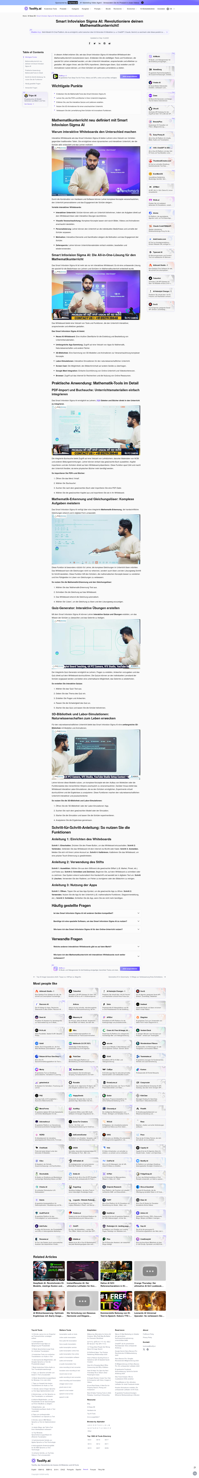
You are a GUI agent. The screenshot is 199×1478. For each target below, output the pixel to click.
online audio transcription (67, 1337)
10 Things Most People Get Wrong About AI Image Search (98, 1348)
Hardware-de (91, 1410)
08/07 (98, 1448)
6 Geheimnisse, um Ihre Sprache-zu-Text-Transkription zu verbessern (44, 1395)
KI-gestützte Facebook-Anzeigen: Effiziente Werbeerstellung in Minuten (127, 1394)
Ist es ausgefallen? (93, 1417)
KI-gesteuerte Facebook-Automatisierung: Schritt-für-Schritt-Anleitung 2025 (126, 1371)
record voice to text (65, 1374)
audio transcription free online (69, 1354)
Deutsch (85, 1469)
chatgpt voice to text (66, 1384)
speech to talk (64, 1397)
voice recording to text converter (70, 1367)
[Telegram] (148, 1349)
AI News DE (32, 16)
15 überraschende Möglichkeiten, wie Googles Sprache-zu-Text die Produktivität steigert (44, 1362)
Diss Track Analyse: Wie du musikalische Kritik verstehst (124, 1378)
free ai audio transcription (67, 1344)
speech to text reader (66, 1390)
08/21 (89, 1440)
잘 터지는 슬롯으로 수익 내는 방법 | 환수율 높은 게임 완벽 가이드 (98, 1342)
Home (25, 16)
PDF (98, 400)
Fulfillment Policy (148, 1334)
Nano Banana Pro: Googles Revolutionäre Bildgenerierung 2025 (127, 1359)
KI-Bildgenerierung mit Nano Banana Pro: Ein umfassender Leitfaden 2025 (127, 1365)
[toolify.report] (195, 1468)
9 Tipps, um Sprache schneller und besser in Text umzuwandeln (43, 1374)
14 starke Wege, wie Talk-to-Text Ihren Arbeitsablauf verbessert (42, 1428)
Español (78, 1469)
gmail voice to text (65, 1387)
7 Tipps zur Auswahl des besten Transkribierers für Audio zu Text (42, 1384)
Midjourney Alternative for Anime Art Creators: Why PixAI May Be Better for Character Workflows (99, 1336)
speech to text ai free (66, 1394)
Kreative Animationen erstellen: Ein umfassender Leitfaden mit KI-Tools (126, 1388)
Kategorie (75, 9)
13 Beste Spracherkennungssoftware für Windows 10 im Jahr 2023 (44, 1379)
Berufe (108, 9)
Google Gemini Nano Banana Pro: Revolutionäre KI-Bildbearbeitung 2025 (126, 1353)
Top (195, 1473)
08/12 (98, 1444)
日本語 (63, 1469)
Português (70, 1469)
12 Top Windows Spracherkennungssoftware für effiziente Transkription (42, 1435)
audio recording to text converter (70, 1377)
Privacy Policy (147, 1337)
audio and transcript (65, 1361)
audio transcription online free (69, 1351)
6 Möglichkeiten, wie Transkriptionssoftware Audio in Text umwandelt (43, 1409)
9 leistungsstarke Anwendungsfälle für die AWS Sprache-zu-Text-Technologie (43, 1447)
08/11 (107, 1444)
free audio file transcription (68, 1341)
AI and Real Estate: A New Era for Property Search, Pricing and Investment (98, 1387)
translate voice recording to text (69, 1370)
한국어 (56, 1469)
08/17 (107, 1440)
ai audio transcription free (67, 1364)
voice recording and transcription (70, 1380)
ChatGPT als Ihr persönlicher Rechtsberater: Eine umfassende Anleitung (126, 1346)
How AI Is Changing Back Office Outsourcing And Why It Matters (97, 1366)
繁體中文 (49, 1469)
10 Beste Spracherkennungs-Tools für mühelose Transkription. (43, 1350)
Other (89, 1431)
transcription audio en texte (68, 1334)
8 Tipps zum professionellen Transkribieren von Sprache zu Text (43, 1415)
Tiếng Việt (101, 1469)
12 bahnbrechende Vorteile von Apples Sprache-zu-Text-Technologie (44, 1441)
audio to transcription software (69, 1357)
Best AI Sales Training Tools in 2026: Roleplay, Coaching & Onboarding (99, 1394)
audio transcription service (68, 1347)
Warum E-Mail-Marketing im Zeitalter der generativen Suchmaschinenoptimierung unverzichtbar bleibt (127, 1337)
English (34, 1469)
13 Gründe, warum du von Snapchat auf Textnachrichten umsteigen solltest (43, 1336)
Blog (88, 1404)
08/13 (89, 1444)
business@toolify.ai (149, 1346)
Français (93, 1469)
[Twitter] (144, 1349)
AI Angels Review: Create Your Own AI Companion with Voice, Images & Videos (99, 1380)
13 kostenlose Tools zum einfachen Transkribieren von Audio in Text (43, 1355)
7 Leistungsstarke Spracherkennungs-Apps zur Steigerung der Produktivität (41, 1343)
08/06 (107, 1448)
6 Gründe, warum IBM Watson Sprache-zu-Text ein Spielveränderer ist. (44, 1422)
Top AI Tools (91, 1414)
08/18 (98, 1440)
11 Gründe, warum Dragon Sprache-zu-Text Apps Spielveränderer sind (44, 1390)
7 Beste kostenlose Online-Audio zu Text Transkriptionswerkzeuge (43, 1368)
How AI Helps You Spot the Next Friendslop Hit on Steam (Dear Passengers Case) (97, 1372)
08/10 (89, 1448)
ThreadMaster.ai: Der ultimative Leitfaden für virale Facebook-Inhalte (127, 1383)
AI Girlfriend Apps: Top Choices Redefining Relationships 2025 (97, 1353)
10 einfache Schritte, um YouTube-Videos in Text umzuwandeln (43, 1454)
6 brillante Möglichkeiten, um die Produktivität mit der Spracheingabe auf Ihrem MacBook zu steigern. (43, 1401)
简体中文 (41, 1469)
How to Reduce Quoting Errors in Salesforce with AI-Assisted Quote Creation (98, 1360)
